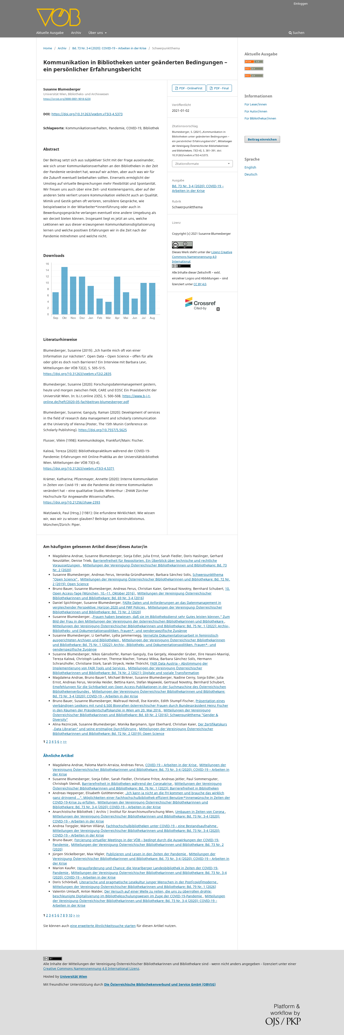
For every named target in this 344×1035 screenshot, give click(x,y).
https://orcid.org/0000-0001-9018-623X (67, 99)
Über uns (96, 32)
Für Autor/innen (256, 111)
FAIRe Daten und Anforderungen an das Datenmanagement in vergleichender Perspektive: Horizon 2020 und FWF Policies (137, 604)
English (250, 167)
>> (65, 741)
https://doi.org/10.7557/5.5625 (102, 430)
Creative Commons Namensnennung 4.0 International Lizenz (91, 968)
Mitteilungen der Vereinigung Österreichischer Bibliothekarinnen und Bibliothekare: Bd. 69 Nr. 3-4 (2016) (132, 595)
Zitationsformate (187, 164)
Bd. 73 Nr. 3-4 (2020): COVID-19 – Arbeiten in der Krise (109, 48)
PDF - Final (221, 88)
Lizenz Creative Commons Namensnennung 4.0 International (202, 256)
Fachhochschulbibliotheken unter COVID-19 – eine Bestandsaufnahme (161, 826)
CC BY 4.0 (200, 284)
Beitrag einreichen (262, 139)
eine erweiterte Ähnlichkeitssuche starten (103, 925)
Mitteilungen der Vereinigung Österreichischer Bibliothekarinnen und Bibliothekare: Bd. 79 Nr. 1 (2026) (134, 886)
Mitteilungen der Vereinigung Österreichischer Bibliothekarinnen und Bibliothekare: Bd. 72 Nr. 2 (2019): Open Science (133, 731)
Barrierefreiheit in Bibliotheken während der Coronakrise (127, 783)
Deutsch (251, 174)
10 (70, 915)
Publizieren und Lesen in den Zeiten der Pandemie (146, 854)
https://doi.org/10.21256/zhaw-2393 (71, 502)
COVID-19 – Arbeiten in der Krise (171, 765)
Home (47, 48)
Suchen (298, 32)
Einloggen (301, 3)
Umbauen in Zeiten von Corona (200, 811)
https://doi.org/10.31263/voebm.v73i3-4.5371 (78, 468)
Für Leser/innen (256, 104)
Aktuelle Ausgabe (50, 32)
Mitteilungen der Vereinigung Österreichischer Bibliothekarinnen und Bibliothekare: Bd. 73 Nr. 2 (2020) (137, 609)
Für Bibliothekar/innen (260, 118)
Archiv (76, 32)
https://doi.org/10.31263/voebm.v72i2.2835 (77, 373)
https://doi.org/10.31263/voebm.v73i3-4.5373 (87, 114)
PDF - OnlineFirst (190, 88)
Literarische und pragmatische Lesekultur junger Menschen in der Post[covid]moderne (148, 882)
